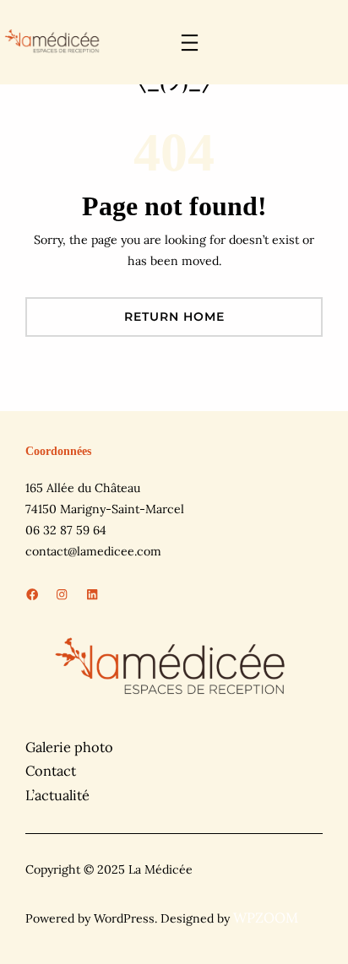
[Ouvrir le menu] (190, 43)
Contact (50, 770)
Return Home (174, 316)
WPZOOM (265, 917)
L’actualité (57, 795)
